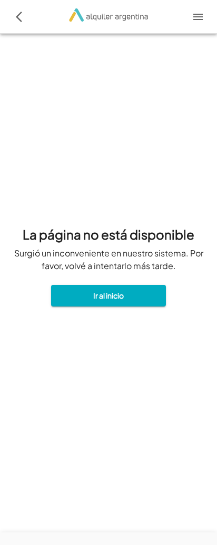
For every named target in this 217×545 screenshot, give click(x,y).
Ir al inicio (108, 295)
